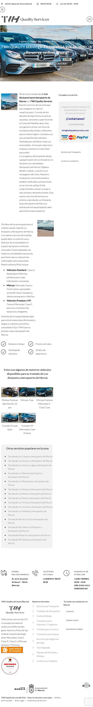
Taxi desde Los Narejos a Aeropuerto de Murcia (30, 489)
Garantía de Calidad (74, 629)
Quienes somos (72, 620)
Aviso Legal (19, 700)
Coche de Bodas (44, 616)
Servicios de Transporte (71, 152)
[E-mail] (83, 685)
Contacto (70, 611)
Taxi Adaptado (43, 647)
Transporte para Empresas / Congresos (47, 622)
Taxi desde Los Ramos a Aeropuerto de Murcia (29, 498)
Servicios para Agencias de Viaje (48, 641)
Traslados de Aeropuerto (48, 611)
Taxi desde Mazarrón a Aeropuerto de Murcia (29, 535)
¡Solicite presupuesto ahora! (46, 63)
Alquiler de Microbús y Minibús (47, 654)
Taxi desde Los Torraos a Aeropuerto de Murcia (30, 502)
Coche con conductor (70, 161)
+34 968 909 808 (76, 124)
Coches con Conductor (47, 661)
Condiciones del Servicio (36, 700)
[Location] (89, 685)
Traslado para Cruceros (47, 629)
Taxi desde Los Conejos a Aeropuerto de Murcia (30, 456)
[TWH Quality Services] (25, 19)
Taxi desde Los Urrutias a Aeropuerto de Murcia (30, 507)
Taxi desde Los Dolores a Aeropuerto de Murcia (30, 460)
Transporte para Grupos (48, 634)
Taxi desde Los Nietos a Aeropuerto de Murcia (29, 493)
